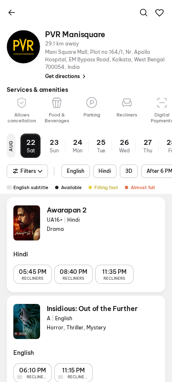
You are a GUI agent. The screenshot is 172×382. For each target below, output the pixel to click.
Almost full (143, 187)
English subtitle (30, 187)
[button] (159, 13)
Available (71, 187)
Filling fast (106, 187)
